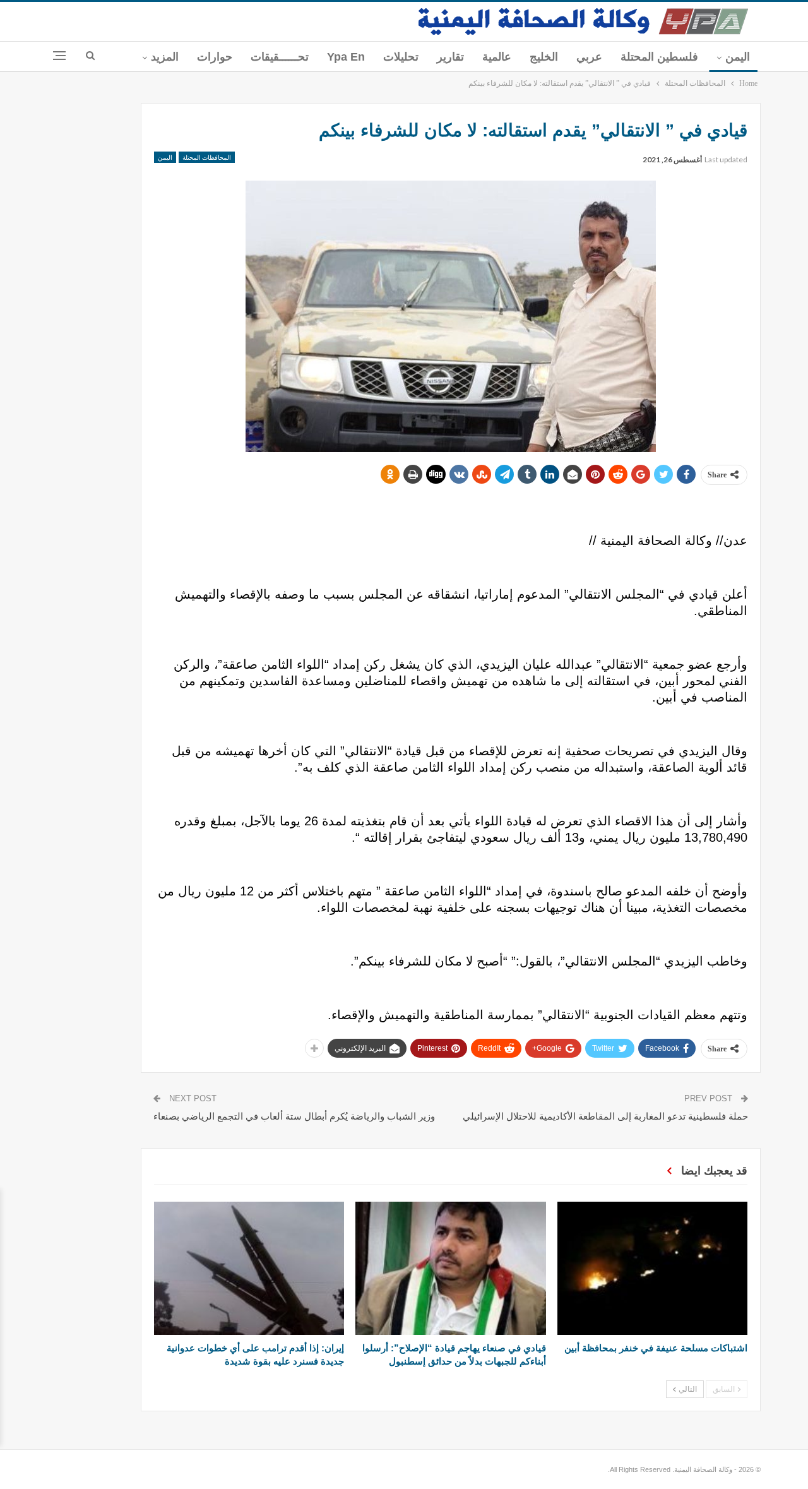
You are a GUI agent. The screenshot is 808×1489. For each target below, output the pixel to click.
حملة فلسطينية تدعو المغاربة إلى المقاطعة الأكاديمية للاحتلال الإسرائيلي (605, 1116)
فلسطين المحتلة (659, 57)
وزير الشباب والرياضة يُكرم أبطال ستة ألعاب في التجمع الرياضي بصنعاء (294, 1116)
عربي (589, 57)
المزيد (165, 57)
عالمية (496, 57)
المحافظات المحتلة (206, 157)
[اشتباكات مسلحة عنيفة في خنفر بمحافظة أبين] (652, 1268)
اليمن (737, 57)
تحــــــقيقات (280, 57)
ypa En (346, 57)
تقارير (450, 57)
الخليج (544, 57)
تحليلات (401, 57)
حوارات (214, 57)
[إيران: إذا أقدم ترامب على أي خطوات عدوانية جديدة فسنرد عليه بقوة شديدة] (249, 1268)
